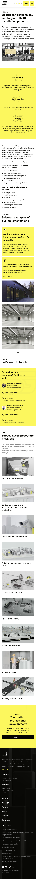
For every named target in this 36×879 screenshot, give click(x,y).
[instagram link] (10, 867)
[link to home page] (5, 3)
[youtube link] (13, 867)
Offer (26, 3)
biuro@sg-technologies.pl (9, 778)
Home (5, 798)
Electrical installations (9, 829)
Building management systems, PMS (14, 841)
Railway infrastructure (9, 862)
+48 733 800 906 (8, 417)
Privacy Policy (5, 872)
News (4, 811)
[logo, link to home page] (4, 754)
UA (21, 3)
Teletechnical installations (11, 838)
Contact (6, 820)
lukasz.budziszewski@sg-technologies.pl (14, 422)
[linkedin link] (3, 867)
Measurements (7, 853)
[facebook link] (6, 867)
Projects (6, 815)
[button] (32, 3)
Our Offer (6, 825)
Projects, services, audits (10, 844)
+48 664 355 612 (8, 395)
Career (5, 807)
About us (6, 802)
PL (14, 3)
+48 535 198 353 (6, 780)
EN (18, 3)
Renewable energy (8, 847)
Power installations (8, 850)
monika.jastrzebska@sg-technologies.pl (14, 400)
